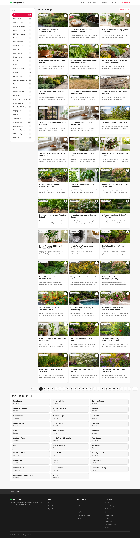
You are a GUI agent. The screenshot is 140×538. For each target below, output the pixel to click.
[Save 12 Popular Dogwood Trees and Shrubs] (96, 355)
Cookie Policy (109, 521)
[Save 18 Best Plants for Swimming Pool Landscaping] (96, 293)
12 (83, 389)
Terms (107, 518)
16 (98, 389)
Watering (79, 512)
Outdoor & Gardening (83, 515)
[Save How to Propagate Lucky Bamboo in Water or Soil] (65, 324)
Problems (104, 2)
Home (12, 491)
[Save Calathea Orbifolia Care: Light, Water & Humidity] (127, 15)
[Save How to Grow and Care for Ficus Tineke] (96, 139)
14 (91, 389)
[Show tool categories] (118, 3)
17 (102, 389)
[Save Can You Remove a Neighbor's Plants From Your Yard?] (127, 324)
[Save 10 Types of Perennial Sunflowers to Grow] (96, 262)
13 (87, 389)
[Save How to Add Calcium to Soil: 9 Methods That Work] (96, 15)
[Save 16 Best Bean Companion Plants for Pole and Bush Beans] (96, 46)
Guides (126, 2)
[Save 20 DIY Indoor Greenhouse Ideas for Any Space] (65, 108)
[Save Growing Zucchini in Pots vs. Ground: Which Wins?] (65, 170)
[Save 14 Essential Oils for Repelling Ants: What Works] (65, 139)
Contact (107, 512)
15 (94, 389)
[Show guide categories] (129, 3)
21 (117, 389)
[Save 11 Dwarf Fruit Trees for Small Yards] (127, 108)
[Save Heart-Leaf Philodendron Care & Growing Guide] (96, 170)
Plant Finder (80, 506)
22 (121, 389)
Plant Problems (53, 506)
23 (125, 389)
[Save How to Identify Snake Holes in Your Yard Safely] (65, 355)
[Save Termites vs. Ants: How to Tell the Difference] (127, 77)
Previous (34, 389)
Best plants (93, 2)
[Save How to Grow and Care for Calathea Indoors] (127, 139)
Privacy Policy (109, 515)
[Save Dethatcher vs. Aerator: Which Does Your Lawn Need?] (96, 77)
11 (79, 389)
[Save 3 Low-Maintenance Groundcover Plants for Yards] (65, 262)
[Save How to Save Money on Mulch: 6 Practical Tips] (127, 231)
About (107, 503)
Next (135, 389)
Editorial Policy (109, 506)
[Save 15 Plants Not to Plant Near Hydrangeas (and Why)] (127, 262)
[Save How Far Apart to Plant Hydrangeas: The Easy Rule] (127, 170)
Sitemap (107, 527)
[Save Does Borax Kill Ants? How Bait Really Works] (96, 108)
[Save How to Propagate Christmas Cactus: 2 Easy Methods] (127, 293)
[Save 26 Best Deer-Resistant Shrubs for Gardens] (65, 77)
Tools (115, 2)
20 (114, 389)
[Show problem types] (108, 3)
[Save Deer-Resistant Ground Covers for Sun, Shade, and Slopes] (127, 46)
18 (106, 389)
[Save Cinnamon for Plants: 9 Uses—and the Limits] (65, 46)
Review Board (109, 509)
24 (129, 389)
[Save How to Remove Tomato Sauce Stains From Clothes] (96, 231)
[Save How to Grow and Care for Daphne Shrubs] (96, 201)
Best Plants (51, 509)
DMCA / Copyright (111, 524)
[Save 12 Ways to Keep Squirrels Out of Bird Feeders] (127, 201)
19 (110, 389)
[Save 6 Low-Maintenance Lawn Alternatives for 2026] (65, 15)
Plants (83, 2)
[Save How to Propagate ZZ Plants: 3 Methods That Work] (65, 231)
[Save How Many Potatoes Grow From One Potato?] (65, 201)
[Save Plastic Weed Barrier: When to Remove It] (96, 324)
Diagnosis (80, 509)
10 (75, 389)
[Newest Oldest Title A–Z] (124, 10)
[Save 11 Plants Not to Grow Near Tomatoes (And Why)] (65, 293)
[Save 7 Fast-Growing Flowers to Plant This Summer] (127, 355)
